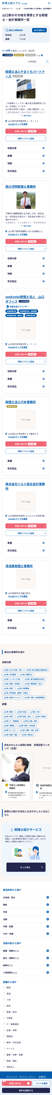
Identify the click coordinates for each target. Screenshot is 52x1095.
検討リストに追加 (26, 138)
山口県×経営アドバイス (12, 697)
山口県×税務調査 (23, 688)
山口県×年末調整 (10, 674)
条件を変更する (39, 30)
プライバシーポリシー (28, 1077)
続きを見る (27, 116)
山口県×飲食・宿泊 (24, 716)
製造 (9, 993)
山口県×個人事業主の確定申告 (36, 670)
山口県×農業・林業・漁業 (29, 730)
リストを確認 (41, 1083)
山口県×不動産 (40, 716)
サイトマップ (11, 1077)
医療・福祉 (12, 1060)
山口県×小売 (35, 712)
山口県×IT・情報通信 (11, 721)
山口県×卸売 (8, 716)
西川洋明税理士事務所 (20, 186)
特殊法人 (11, 1066)
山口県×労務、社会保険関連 (34, 697)
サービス (11, 1048)
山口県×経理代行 (26, 674)
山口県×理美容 (9, 725)
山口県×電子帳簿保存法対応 (34, 679)
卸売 (9, 1005)
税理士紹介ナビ (7, 8)
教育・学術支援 (14, 1042)
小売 (9, 999)
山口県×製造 (21, 712)
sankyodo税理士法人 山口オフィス (24, 298)
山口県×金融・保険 (30, 721)
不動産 (10, 1017)
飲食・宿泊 (12, 1011)
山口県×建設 (8, 712)
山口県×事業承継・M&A (33, 684)
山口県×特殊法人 (28, 735)
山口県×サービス (10, 730)
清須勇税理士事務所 (19, 566)
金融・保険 (12, 1030)
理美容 (10, 1036)
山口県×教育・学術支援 (27, 725)
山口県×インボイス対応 (12, 679)
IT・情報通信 (13, 1024)
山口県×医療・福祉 (10, 735)
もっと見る (25, 867)
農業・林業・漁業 (15, 1054)
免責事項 (42, 1077)
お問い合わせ (12, 1083)
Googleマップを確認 (17, 124)
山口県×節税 (8, 688)
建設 (9, 987)
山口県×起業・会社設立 (12, 684)
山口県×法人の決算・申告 (13, 670)
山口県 (18, 8)
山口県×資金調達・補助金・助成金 (16, 693)
